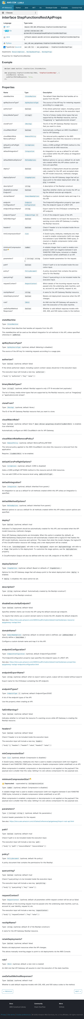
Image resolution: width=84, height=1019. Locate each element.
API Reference (7, 8)
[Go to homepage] (3, 1005)
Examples (64, 8)
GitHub (61, 1007)
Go (41, 8)
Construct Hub (77, 8)
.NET (33, 8)
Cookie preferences (23, 1015)
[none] (1, 17)
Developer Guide (51, 8)
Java (26, 8)
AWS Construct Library (17, 1007)
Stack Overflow (39, 1007)
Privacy (3, 1015)
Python (18, 8)
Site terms (11, 1015)
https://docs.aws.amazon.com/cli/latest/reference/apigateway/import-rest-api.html (42, 821)
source (18, 47)
